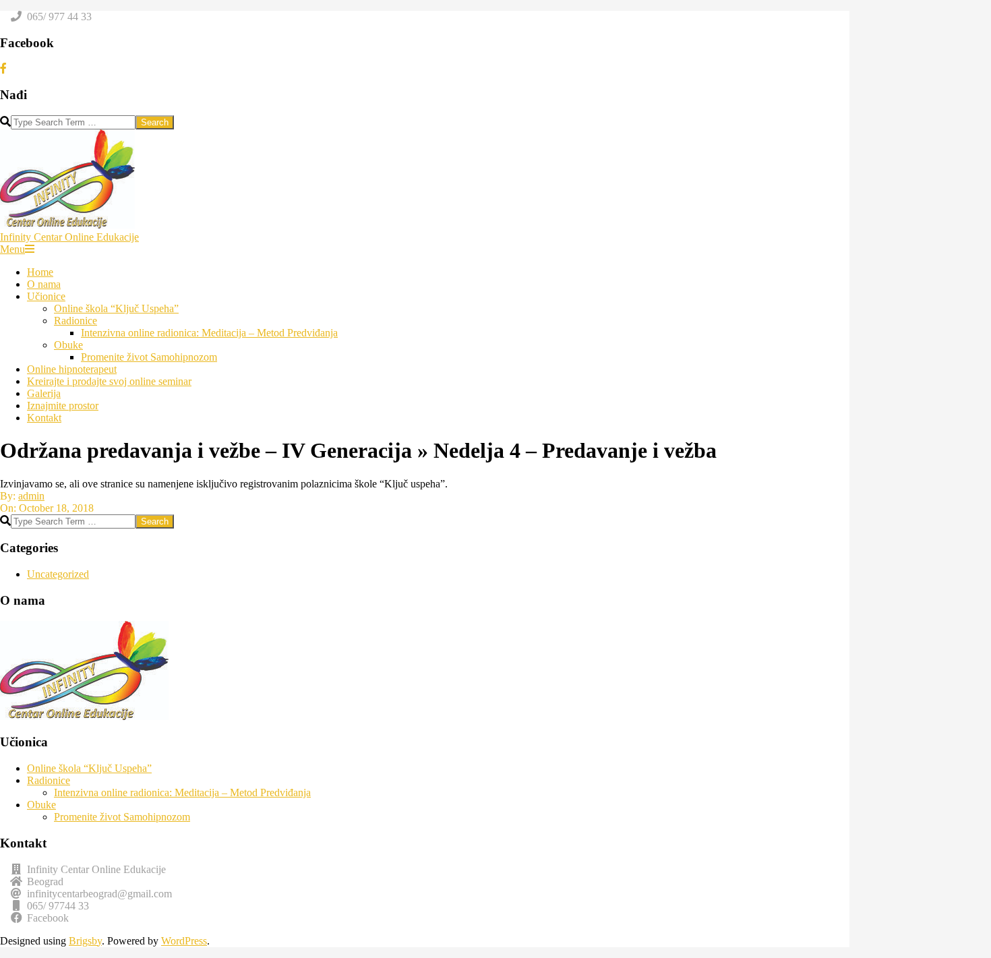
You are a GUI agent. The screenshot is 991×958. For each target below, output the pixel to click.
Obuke (68, 345)
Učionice (46, 296)
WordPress (184, 941)
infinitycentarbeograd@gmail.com (99, 893)
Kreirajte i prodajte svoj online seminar (109, 381)
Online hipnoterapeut (72, 369)
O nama (44, 284)
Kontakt (44, 417)
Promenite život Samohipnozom (149, 357)
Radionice (75, 320)
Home (40, 272)
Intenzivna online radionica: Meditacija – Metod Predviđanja (209, 332)
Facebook (48, 918)
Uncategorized (58, 574)
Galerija (44, 393)
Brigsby (85, 941)
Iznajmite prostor (62, 405)
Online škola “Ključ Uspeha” (116, 308)
